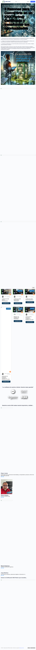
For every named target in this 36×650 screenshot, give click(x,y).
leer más (2, 476)
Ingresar (28, 1)
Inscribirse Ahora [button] (6, 303)
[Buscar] (23, 1)
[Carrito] (25, 1)
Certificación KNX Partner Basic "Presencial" (17, 299)
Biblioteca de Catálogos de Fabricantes (16, 317)
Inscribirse (32, 1)
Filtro (33, 287)
